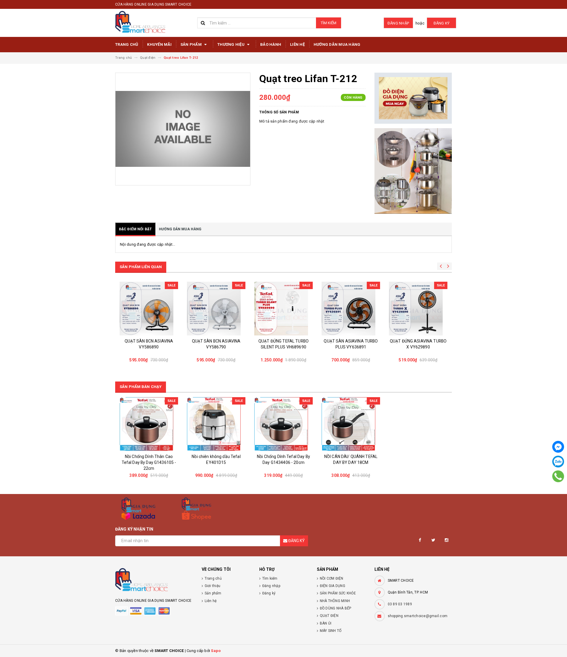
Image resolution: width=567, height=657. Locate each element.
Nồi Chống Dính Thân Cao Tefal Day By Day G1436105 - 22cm (149, 462)
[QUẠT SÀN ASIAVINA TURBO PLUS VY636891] (283, 308)
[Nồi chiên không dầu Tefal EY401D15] (216, 424)
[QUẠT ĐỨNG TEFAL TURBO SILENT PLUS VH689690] (216, 308)
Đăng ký (442, 23)
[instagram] (446, 540)
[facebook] (420, 540)
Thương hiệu (231, 44)
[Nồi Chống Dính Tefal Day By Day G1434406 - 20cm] (283, 424)
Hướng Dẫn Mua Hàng (337, 44)
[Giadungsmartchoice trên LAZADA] (138, 509)
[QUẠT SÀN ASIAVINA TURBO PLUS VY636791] (418, 308)
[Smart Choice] (154, 581)
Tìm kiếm (328, 23)
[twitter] (433, 540)
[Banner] (413, 98)
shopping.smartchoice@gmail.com (418, 616)
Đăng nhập (398, 23)
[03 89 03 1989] (558, 476)
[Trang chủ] (154, 22)
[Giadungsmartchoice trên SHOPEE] (196, 509)
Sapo (216, 650)
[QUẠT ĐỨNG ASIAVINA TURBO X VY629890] (351, 308)
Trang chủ (126, 44)
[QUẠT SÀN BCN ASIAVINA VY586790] (149, 308)
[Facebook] (558, 447)
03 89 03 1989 (400, 604)
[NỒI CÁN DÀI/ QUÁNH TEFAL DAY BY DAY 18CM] (351, 424)
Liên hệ (297, 44)
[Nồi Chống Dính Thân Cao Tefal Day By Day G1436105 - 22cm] (149, 424)
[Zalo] (558, 461)
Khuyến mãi (159, 44)
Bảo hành (270, 44)
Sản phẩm (191, 44)
